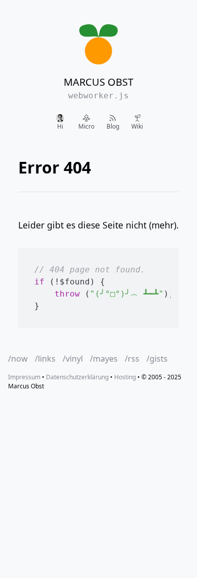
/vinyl (73, 358)
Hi (60, 126)
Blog (113, 126)
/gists (157, 358)
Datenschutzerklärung (77, 377)
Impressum (24, 377)
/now (18, 358)
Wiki (137, 126)
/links (45, 358)
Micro (86, 126)
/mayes (104, 358)
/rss (132, 358)
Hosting (125, 377)
